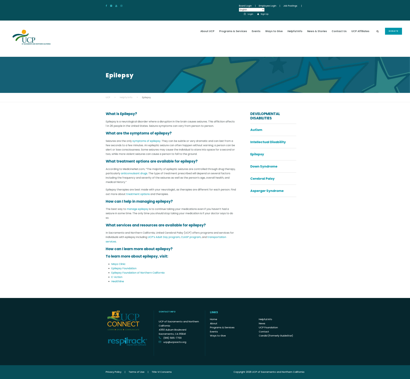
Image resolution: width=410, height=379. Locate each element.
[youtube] (116, 5)
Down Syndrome (263, 166)
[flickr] (111, 5)
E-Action (116, 277)
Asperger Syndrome (267, 191)
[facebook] (106, 5)
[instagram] (121, 5)
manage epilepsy (137, 209)
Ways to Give (274, 31)
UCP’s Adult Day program (164, 237)
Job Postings (290, 5)
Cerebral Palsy (262, 178)
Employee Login (267, 5)
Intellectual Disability (268, 142)
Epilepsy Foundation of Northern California (137, 273)
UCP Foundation (268, 327)
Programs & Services (233, 31)
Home (213, 319)
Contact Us (339, 31)
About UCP (207, 31)
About (213, 323)
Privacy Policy (113, 372)
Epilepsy (257, 154)
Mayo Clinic (118, 264)
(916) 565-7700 (172, 338)
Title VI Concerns (162, 372)
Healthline (117, 281)
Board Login (245, 5)
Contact (264, 331)
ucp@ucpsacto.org (174, 342)
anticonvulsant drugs (134, 173)
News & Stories (317, 31)
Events (256, 31)
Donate (393, 31)
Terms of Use (136, 372)
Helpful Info (294, 31)
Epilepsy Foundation (123, 268)
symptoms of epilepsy (146, 141)
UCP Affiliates (360, 31)
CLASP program (191, 237)
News (262, 323)
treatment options (138, 194)
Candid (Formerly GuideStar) (276, 335)
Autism (256, 130)
